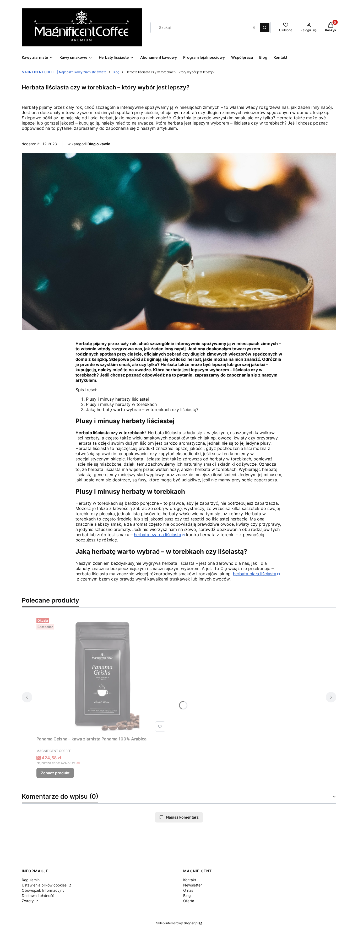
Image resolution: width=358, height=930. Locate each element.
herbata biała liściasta (254, 573)
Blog (116, 72)
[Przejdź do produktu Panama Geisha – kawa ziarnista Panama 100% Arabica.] (101, 675)
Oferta (188, 901)
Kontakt (189, 880)
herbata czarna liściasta (157, 534)
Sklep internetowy (177, 923)
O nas (188, 890)
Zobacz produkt (55, 773)
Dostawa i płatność (38, 895)
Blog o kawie (99, 144)
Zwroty (28, 901)
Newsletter (192, 885)
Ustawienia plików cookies (45, 885)
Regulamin (31, 880)
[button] (264, 27)
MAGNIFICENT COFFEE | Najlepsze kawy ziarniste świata (64, 72)
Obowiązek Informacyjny (43, 890)
